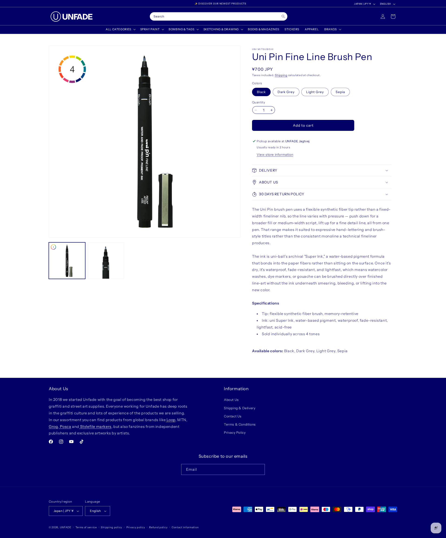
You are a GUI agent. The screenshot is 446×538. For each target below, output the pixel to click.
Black (261, 92)
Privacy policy (135, 527)
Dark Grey (286, 92)
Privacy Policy (235, 432)
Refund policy (158, 527)
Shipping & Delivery (239, 408)
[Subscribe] (259, 469)
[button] (120, 29)
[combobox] (218, 16)
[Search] (283, 16)
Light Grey (315, 92)
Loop (170, 419)
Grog (53, 426)
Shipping (281, 75)
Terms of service (86, 527)
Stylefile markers (95, 426)
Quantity (258, 102)
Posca (65, 426)
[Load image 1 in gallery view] (67, 260)
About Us (231, 400)
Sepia (340, 92)
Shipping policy (111, 527)
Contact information (185, 527)
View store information (275, 154)
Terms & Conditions (240, 424)
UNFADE (65, 527)
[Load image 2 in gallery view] (106, 260)
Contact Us (233, 416)
